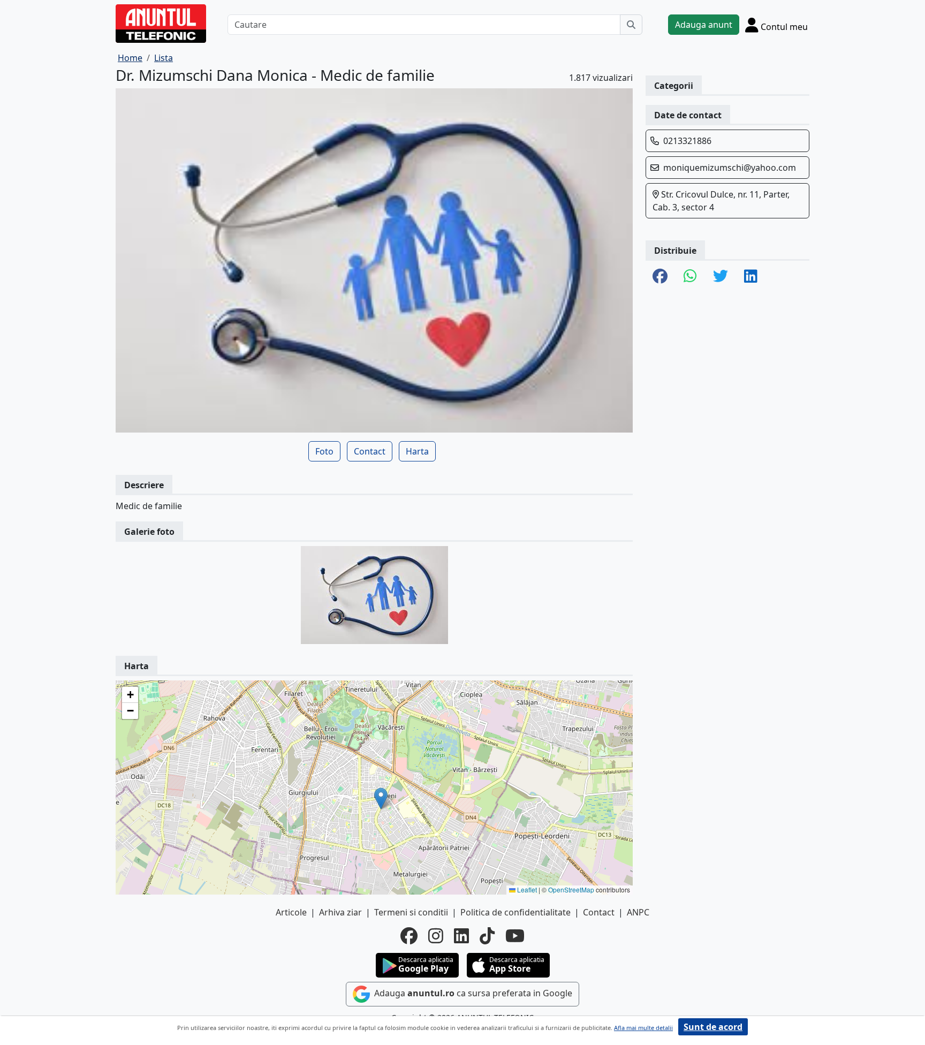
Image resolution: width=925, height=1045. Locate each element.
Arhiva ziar (340, 912)
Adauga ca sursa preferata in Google (472, 993)
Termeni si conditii (411, 912)
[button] (381, 798)
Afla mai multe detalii (643, 1028)
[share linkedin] (750, 277)
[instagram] (435, 936)
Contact (369, 451)
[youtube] (515, 936)
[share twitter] (720, 277)
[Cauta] (631, 24)
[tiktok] (487, 936)
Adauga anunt (703, 25)
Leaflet (526, 889)
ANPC (638, 912)
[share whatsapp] (690, 277)
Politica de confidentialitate (515, 912)
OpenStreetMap (571, 889)
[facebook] (409, 936)
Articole (291, 912)
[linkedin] (461, 936)
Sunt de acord (713, 1027)
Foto (324, 451)
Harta (417, 451)
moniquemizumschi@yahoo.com (729, 167)
